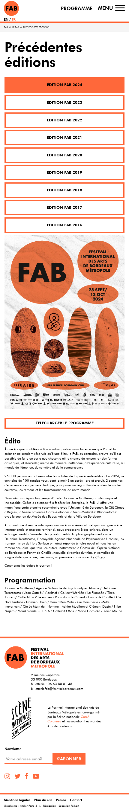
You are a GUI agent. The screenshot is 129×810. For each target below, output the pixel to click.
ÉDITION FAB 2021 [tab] (64, 137)
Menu (105, 8)
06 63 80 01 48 (60, 683)
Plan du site (43, 799)
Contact (76, 799)
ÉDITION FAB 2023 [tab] (64, 102)
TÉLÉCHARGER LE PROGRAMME (65, 422)
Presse (61, 799)
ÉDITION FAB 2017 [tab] (64, 207)
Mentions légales (17, 799)
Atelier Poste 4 (28, 806)
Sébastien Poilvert (68, 806)
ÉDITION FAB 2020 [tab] (64, 155)
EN (6, 19)
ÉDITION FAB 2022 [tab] (64, 120)
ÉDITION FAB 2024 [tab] (64, 84)
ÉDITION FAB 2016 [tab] (64, 225)
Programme (76, 8)
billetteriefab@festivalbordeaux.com (57, 688)
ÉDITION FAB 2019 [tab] (64, 172)
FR (14, 19)
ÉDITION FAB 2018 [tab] (64, 190)
